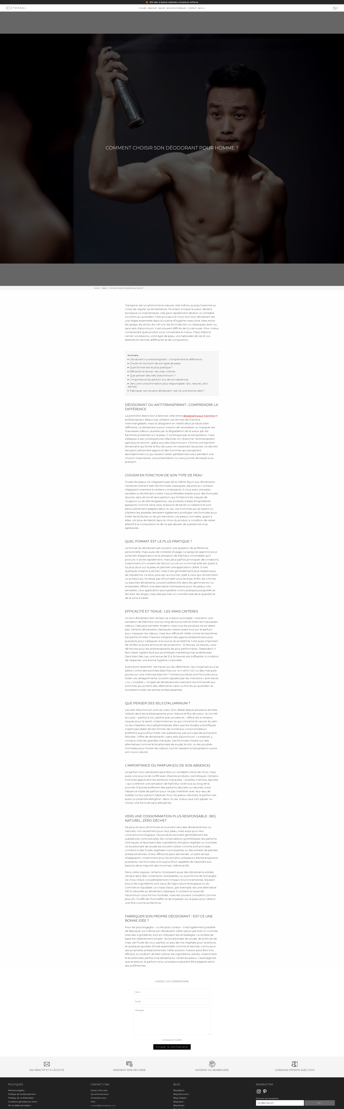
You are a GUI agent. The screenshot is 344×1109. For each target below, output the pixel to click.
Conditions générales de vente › (23, 1102)
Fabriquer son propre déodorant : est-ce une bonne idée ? (167, 390)
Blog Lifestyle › (180, 1098)
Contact (192, 8)
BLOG (201, 8)
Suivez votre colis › (99, 1090)
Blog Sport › (178, 1102)
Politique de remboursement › (22, 1094)
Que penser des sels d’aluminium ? (153, 375)
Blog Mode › (179, 1105)
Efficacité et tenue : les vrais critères (152, 371)
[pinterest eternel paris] (265, 1093)
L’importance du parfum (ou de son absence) (159, 379)
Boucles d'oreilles (176, 8)
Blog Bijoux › (179, 1090)
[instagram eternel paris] (258, 1093)
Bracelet (152, 8)
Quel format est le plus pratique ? (151, 367)
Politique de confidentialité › (21, 1098)
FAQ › (93, 1102)
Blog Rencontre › (181, 1094)
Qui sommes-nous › (100, 1094)
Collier (142, 8)
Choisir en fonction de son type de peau (155, 363)
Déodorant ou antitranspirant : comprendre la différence (166, 359)
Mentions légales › (16, 1090)
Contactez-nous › (99, 1098)
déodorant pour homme (198, 415)
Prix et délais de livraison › (20, 1105)
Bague (162, 8)
